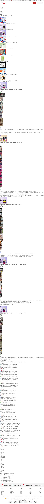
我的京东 (19, 0)
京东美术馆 (1, 12)
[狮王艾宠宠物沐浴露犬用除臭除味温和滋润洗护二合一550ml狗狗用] (8, 411)
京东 (6, 3)
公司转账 (21, 493)
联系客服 (2, 494)
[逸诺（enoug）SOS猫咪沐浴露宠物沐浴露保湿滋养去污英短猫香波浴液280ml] (9, 437)
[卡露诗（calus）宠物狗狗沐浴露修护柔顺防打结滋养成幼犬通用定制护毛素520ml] (9, 442)
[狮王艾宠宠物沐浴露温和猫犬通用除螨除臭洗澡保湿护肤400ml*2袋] (8, 397)
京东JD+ (40, 494)
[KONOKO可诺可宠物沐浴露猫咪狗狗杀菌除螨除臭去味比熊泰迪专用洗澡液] (3, 77)
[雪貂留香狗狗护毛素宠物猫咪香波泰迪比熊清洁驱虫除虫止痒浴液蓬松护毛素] (9, 378)
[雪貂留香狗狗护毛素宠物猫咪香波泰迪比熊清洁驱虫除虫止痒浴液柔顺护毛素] (9, 371)
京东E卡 (40, 492)
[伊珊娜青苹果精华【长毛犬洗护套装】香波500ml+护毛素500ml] (3, 64)
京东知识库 (1, 6)
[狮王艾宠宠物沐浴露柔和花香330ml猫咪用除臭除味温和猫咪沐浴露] (8, 416)
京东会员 (23, 0)
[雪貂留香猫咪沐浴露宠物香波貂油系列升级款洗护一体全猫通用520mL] (3, 85)
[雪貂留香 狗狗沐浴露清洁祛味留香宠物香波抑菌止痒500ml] (3, 26)
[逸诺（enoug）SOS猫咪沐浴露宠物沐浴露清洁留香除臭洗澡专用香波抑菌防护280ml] (10, 430)
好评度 (2, 90)
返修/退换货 (30, 492)
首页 (0, 13)
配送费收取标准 (12, 492)
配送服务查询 (11, 491)
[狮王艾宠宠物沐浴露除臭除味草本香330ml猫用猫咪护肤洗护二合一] (8, 404)
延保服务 (40, 491)
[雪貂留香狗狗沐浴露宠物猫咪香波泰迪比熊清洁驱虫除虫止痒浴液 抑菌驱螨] (3, 32)
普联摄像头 (1, 8)
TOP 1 (0, 134)
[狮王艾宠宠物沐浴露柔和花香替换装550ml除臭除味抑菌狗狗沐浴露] (8, 392)
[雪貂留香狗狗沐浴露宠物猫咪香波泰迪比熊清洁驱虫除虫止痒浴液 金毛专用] (9, 366)
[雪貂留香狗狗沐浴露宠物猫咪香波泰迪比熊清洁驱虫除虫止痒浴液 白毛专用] (9, 376)
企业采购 (26, 0)
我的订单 (17, 0)
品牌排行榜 (1, 7)
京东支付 (23, 500)
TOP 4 (0, 305)
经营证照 (32, 499)
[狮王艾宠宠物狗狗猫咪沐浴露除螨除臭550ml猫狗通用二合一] (7, 409)
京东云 (25, 500)
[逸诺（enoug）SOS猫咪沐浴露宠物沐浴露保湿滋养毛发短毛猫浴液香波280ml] (9, 428)
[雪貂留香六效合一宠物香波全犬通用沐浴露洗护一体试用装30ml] (3, 138)
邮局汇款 (21, 492)
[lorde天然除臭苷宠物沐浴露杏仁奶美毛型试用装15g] (3, 58)
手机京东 (30, 0)
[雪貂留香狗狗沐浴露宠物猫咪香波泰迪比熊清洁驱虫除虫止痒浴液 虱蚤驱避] (3, 309)
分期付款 (21, 491)
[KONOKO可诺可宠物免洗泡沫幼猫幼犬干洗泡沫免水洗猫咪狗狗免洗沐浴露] (9, 383)
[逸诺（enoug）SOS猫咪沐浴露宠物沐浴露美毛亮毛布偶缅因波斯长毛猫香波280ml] (10, 435)
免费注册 (13, 0)
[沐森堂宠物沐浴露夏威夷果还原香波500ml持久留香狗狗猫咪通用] (3, 45)
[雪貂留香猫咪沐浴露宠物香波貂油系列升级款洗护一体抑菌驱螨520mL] (8, 364)
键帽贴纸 (1, 11)
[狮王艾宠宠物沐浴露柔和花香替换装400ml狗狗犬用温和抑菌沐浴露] (8, 390)
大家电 (1, 493)
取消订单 (30, 493)
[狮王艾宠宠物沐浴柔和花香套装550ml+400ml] (5, 402)
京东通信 (40, 493)
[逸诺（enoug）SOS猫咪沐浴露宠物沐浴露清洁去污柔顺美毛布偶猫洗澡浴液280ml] (10, 423)
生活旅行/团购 (2, 491)
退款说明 (30, 491)
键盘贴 (1, 10)
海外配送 (11, 493)
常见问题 (2, 492)
